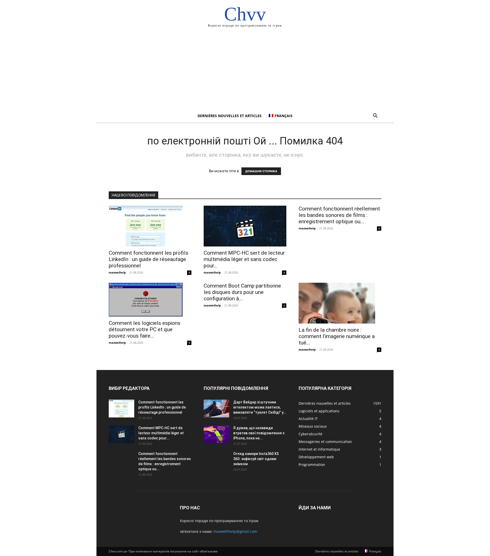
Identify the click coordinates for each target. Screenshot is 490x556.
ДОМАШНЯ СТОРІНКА (261, 171)
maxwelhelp (117, 272)
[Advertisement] (245, 71)
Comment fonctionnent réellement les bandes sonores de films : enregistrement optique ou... (339, 215)
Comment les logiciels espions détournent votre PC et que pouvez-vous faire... (144, 329)
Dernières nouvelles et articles (230, 115)
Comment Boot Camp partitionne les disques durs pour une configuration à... (242, 292)
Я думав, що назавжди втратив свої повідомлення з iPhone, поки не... (258, 433)
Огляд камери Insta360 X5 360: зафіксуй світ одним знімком (256, 459)
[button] (375, 116)
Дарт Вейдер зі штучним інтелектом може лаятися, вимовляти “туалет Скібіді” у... (259, 407)
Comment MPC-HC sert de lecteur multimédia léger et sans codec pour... (244, 259)
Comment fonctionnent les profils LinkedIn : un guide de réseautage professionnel (148, 259)
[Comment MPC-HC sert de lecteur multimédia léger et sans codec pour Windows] (245, 226)
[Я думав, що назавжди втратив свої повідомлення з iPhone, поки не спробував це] (216, 434)
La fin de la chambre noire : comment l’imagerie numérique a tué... (337, 336)
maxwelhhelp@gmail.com (235, 531)
